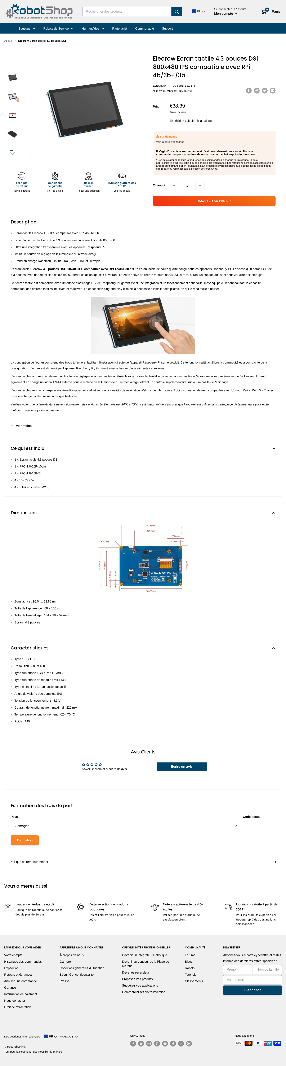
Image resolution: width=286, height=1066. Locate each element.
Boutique (24, 28)
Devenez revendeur (135, 972)
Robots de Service (56, 28)
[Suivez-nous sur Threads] (189, 1044)
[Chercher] (176, 11)
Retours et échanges (18, 974)
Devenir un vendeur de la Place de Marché (145, 964)
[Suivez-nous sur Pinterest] (157, 1044)
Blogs (189, 961)
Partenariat (119, 28)
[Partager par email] (273, 90)
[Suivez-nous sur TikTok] (173, 1044)
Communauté (144, 28)
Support (167, 28)
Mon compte (224, 13)
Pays (14, 816)
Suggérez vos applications (140, 985)
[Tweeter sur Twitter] (265, 90)
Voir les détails (21, 190)
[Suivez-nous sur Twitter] (141, 1044)
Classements (194, 981)
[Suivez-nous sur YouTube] (165, 1044)
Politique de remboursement (29, 861)
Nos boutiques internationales (22, 1036)
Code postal (251, 816)
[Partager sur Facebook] (249, 90)
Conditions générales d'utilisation (82, 968)
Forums (190, 955)
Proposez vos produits (137, 979)
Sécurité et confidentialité (77, 974)
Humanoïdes (91, 28)
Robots (190, 968)
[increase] (200, 185)
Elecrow (159, 85)
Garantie (10, 987)
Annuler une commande (20, 981)
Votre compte (13, 955)
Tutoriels (190, 974)
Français (67, 1036)
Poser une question (88, 190)
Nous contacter (14, 1000)
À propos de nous (72, 955)
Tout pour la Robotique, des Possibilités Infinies (33, 1051)
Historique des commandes (23, 961)
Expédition (11, 968)
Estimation (25, 840)
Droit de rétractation (17, 1007)
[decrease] (174, 185)
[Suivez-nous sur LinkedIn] (181, 1044)
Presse (65, 981)
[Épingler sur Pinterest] (257, 90)
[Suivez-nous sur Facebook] (133, 1044)
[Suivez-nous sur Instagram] (149, 1044)
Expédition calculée (183, 120)
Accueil (8, 40)
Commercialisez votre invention (143, 992)
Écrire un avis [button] (182, 766)
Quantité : (160, 185)
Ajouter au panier (214, 201)
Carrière (65, 961)
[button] (13, 153)
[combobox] (126, 11)
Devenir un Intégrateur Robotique (144, 955)
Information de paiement (20, 994)
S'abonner (252, 990)
